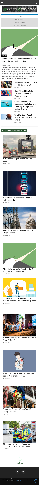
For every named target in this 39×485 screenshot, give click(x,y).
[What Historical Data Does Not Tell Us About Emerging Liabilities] (19, 43)
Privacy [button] (20, 480)
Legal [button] (17, 480)
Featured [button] (19, 16)
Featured (4, 55)
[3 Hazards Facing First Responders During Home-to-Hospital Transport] (19, 432)
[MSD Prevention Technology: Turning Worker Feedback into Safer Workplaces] (19, 287)
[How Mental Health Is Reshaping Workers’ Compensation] (6, 93)
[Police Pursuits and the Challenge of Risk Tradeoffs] (19, 183)
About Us (35, 481)
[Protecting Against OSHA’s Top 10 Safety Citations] (6, 84)
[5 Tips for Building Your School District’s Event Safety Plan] (19, 325)
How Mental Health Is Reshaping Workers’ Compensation (23, 93)
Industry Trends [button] (19, 19)
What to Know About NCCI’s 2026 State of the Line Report (25, 117)
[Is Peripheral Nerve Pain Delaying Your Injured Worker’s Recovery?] (19, 361)
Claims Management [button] (20, 26)
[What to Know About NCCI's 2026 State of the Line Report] (6, 116)
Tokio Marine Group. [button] (24, 479)
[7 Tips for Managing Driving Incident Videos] (19, 146)
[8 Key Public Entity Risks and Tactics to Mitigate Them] (19, 218)
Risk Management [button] (20, 22)
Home (35, 479)
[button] (2, 2)
